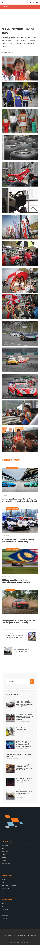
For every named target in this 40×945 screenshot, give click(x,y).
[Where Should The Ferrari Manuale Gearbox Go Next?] (10, 795)
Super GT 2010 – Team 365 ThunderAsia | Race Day (15, 636)
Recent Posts (12, 694)
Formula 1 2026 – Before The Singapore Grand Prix (18, 755)
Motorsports (31, 25)
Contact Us (5, 909)
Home (3, 903)
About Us (4, 906)
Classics (4, 860)
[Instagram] (33, 2)
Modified (4, 857)
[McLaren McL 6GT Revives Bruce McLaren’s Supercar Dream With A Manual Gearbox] (10, 718)
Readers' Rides (29, 731)
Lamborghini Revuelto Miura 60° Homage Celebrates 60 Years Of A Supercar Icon (24, 767)
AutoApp (4, 879)
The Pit (4, 854)
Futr (3, 882)
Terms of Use (5, 918)
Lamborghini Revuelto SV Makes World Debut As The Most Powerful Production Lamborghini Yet (24, 703)
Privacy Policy (6, 915)
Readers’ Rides (6, 863)
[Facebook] (30, 2)
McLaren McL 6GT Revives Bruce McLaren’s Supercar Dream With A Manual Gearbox (24, 717)
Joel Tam (10, 25)
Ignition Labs (5, 888)
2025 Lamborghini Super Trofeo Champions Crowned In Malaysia (16, 581)
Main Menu (6, 6)
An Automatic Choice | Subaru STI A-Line (22, 650)
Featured (9, 468)
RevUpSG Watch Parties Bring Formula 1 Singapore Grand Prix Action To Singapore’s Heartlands (24, 743)
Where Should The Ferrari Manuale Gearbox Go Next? (24, 793)
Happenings (15, 468)
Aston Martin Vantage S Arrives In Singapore (24, 779)
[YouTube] (37, 2)
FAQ (3, 912)
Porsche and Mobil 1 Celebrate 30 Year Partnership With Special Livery (18, 540)
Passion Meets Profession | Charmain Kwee (24, 728)
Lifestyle (23, 731)
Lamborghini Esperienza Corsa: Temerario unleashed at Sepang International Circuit (19, 500)
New (13, 589)
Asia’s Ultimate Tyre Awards (9, 885)
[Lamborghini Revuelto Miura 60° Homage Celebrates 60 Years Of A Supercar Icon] (10, 768)
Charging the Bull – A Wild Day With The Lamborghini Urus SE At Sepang (18, 622)
